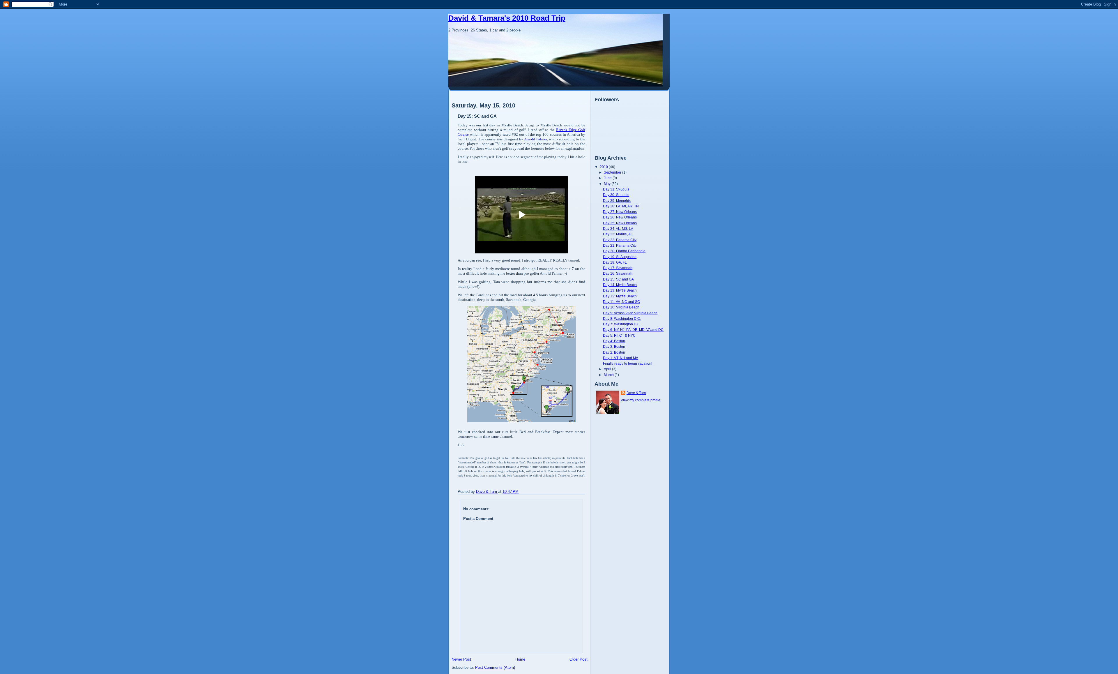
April (608, 369)
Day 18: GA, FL (615, 262)
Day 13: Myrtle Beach (620, 290)
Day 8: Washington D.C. (622, 318)
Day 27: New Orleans (620, 212)
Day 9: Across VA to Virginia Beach (630, 313)
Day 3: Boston (614, 346)
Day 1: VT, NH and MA (620, 358)
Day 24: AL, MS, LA (618, 228)
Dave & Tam (636, 393)
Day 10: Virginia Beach (621, 307)
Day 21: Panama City (619, 245)
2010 (604, 167)
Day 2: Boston (614, 352)
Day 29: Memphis (617, 200)
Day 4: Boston (614, 341)
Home (520, 659)
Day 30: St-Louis (616, 195)
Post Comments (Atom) (495, 667)
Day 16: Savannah (617, 273)
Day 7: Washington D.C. (622, 324)
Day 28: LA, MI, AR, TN (621, 206)
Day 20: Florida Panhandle (624, 251)
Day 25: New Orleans (620, 223)
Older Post (578, 659)
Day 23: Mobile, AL (618, 234)
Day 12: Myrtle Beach (620, 296)
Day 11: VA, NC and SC (621, 302)
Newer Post (461, 659)
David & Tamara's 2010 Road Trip (506, 18)
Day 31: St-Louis (616, 189)
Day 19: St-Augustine (619, 257)
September (613, 172)
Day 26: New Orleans (620, 217)
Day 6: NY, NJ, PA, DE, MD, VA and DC (633, 329)
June (608, 178)
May (607, 184)
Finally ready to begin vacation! (627, 363)
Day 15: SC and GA (618, 279)
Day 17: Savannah (617, 268)
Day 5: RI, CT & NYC (619, 335)
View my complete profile (640, 400)
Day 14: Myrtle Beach (620, 285)
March (609, 375)
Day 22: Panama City (619, 240)
